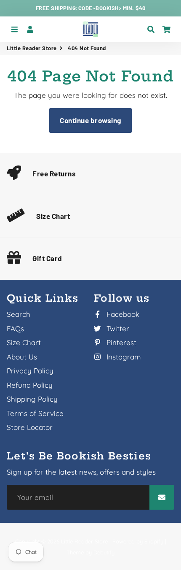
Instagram (122, 356)
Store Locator (30, 427)
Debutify (103, 552)
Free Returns (54, 173)
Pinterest (120, 342)
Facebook (121, 314)
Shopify (153, 541)
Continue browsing (90, 120)
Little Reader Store (32, 48)
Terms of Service (35, 413)
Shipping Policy (32, 398)
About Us (22, 356)
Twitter (116, 328)
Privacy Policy (30, 370)
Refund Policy (30, 385)
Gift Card (47, 258)
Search (18, 314)
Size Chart (53, 216)
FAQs (15, 328)
